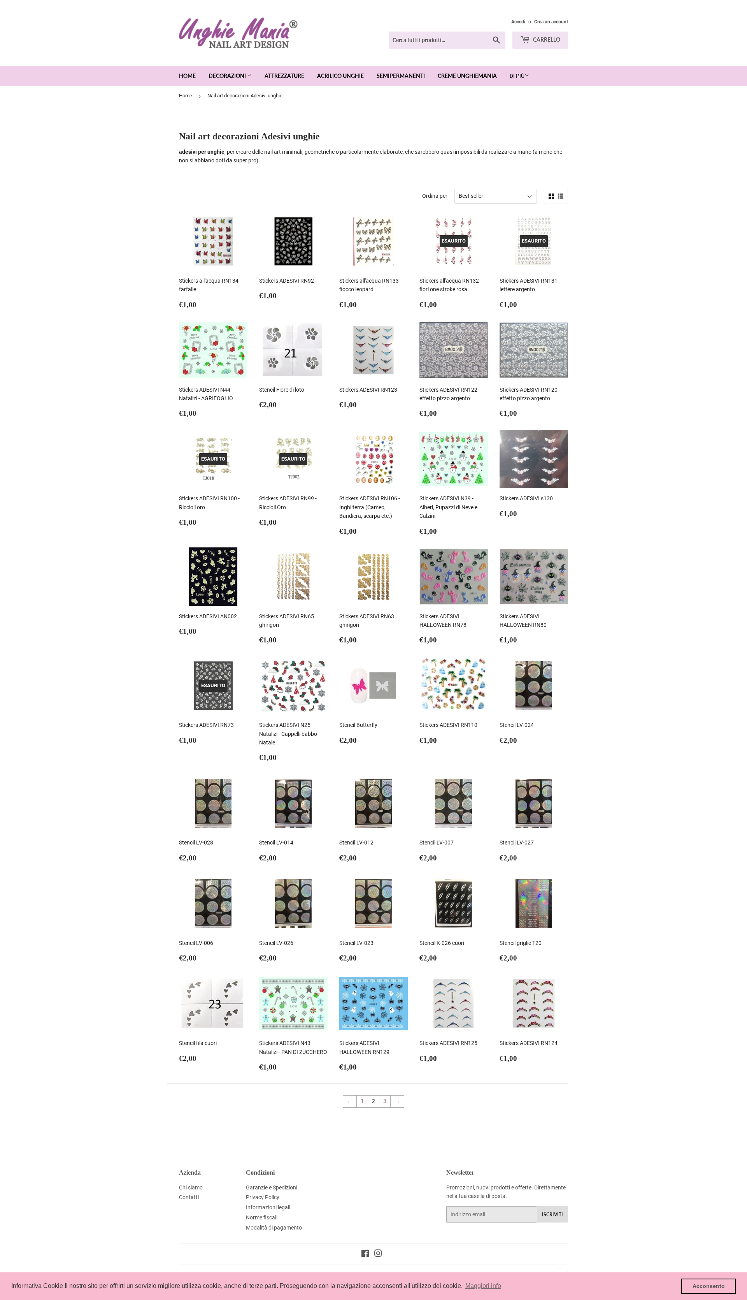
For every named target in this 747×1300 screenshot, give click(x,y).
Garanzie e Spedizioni (271, 1187)
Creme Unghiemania (467, 75)
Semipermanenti (401, 75)
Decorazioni (228, 75)
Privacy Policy (262, 1197)
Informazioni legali (268, 1207)
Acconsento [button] (709, 1286)
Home (187, 75)
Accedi (518, 22)
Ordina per (434, 196)
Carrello (546, 39)
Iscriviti (552, 1214)
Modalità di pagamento (274, 1227)
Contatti (189, 1197)
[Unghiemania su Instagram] (378, 1254)
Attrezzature (284, 75)
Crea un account (551, 22)
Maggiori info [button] (483, 1285)
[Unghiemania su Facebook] (365, 1254)
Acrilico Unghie (340, 75)
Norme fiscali (261, 1217)
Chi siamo (191, 1187)
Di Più (517, 76)
